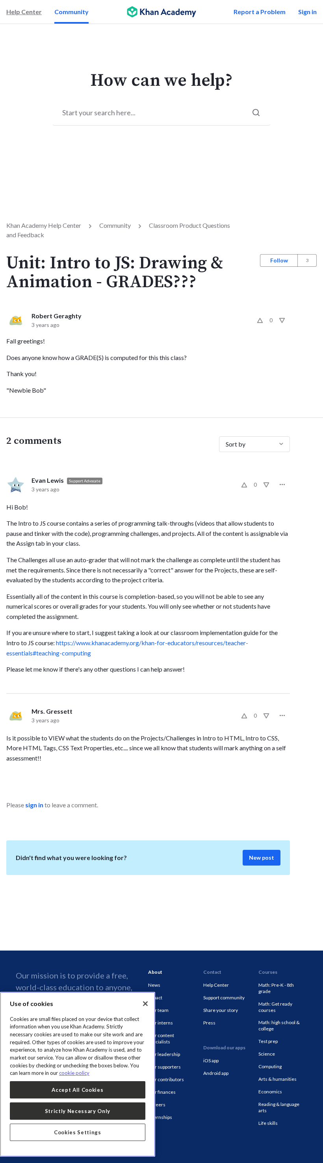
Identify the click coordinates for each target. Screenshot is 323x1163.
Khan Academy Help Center (43, 225)
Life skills (268, 1123)
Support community (224, 998)
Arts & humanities (277, 1079)
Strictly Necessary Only (77, 1111)
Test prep (268, 1041)
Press (209, 1023)
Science (266, 1054)
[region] (77, 1074)
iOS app (211, 1060)
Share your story (220, 1010)
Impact (155, 998)
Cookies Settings (77, 1132)
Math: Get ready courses (275, 1007)
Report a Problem (260, 11)
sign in (34, 805)
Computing (270, 1066)
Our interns (160, 1023)
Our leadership (164, 1054)
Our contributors (166, 1079)
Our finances (162, 1092)
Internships (160, 1117)
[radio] (260, 320)
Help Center (24, 11)
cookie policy (74, 1073)
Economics (270, 1092)
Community (71, 11)
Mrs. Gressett (52, 711)
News (154, 985)
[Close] (145, 1003)
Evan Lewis (48, 480)
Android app (215, 1073)
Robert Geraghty (57, 315)
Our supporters (164, 1067)
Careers (156, 1105)
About (155, 972)
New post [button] (261, 857)
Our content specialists (161, 1038)
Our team (158, 1010)
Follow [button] (279, 260)
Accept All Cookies (77, 1090)
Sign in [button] (307, 11)
